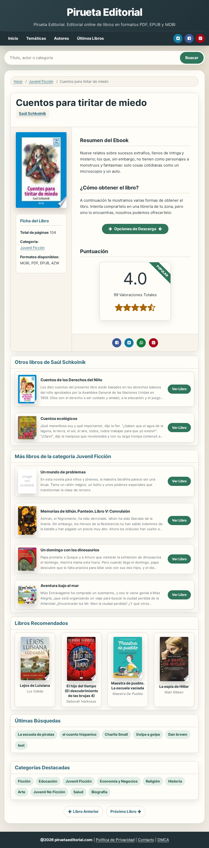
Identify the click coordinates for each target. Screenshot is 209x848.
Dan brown (177, 734)
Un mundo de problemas (63, 472)
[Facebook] (189, 38)
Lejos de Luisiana (35, 685)
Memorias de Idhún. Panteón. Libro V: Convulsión (85, 511)
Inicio (13, 38)
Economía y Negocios (119, 781)
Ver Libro (179, 389)
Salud (78, 792)
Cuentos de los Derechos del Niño (71, 379)
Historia (175, 781)
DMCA (163, 839)
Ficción (24, 781)
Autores (61, 38)
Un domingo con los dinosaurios (70, 550)
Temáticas (36, 38)
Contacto (146, 839)
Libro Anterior (86, 811)
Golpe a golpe (148, 734)
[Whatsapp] (141, 342)
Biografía (99, 792)
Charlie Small (116, 734)
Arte (21, 792)
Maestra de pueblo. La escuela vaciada (128, 685)
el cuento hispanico (79, 734)
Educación (48, 781)
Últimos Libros (90, 38)
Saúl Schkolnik (32, 113)
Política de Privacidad (115, 839)
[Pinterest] (200, 38)
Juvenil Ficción (41, 81)
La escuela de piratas (36, 734)
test (21, 745)
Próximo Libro (123, 811)
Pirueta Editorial (104, 12)
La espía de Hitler (174, 686)
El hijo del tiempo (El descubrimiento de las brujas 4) (81, 691)
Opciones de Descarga (135, 228)
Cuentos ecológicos (59, 418)
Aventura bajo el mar (60, 585)
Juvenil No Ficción (49, 792)
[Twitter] (177, 38)
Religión (153, 781)
